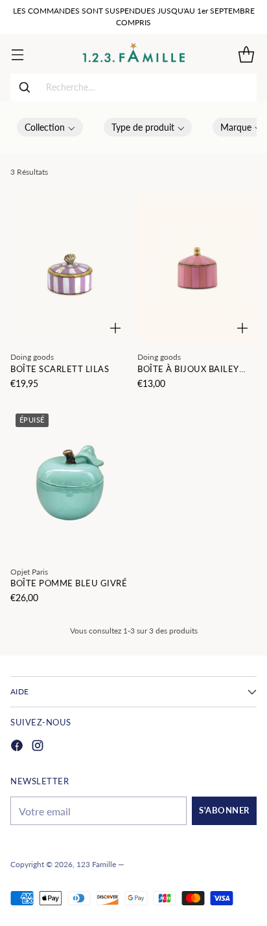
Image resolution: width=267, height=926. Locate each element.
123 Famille (96, 864)
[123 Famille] (133, 54)
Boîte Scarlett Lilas (59, 369)
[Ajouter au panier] (115, 328)
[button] (49, 127)
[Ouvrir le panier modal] (246, 54)
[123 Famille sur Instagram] (37, 747)
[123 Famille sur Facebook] (17, 747)
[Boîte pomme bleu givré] (70, 482)
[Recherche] (24, 87)
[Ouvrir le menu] (17, 54)
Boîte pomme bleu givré (68, 583)
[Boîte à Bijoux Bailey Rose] (197, 267)
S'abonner (224, 810)
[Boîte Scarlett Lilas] (70, 267)
